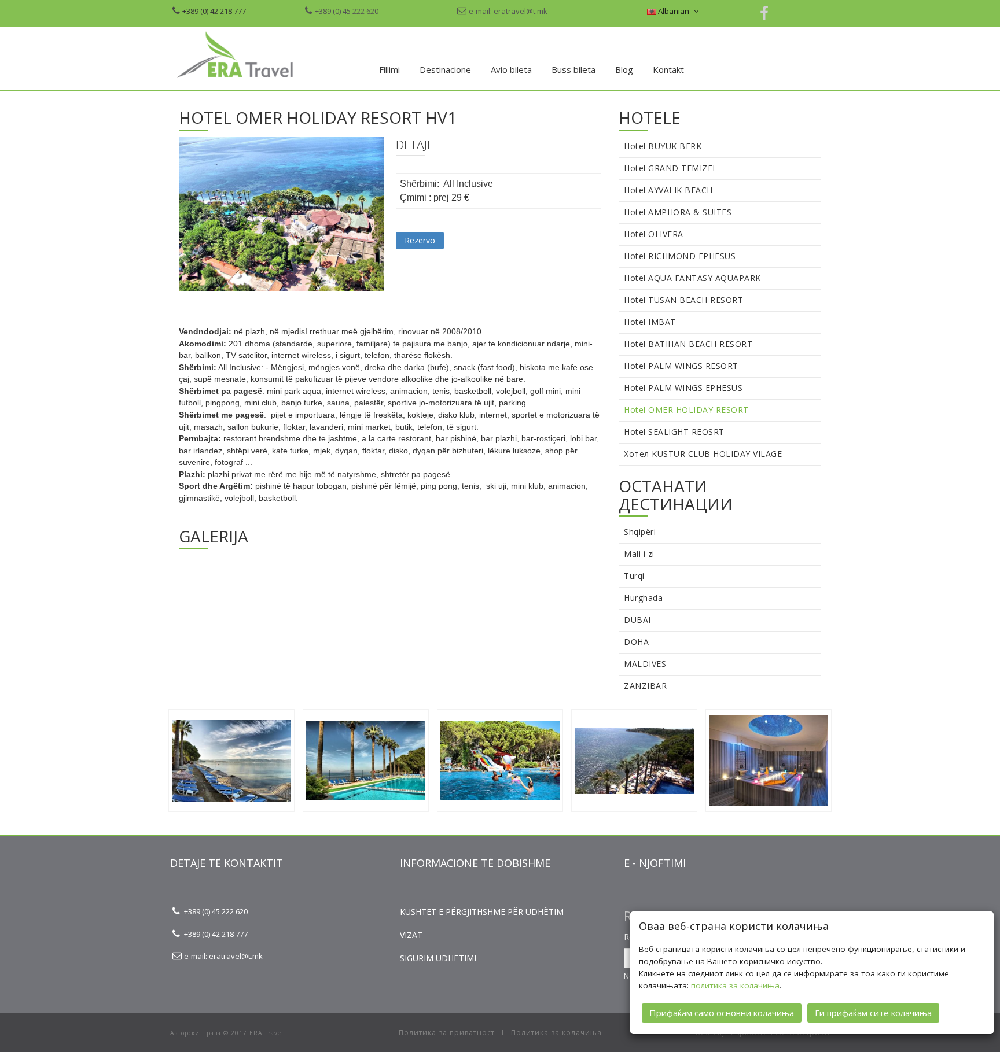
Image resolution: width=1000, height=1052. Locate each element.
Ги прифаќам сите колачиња (873, 1012)
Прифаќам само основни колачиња (721, 1012)
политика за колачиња (735, 985)
